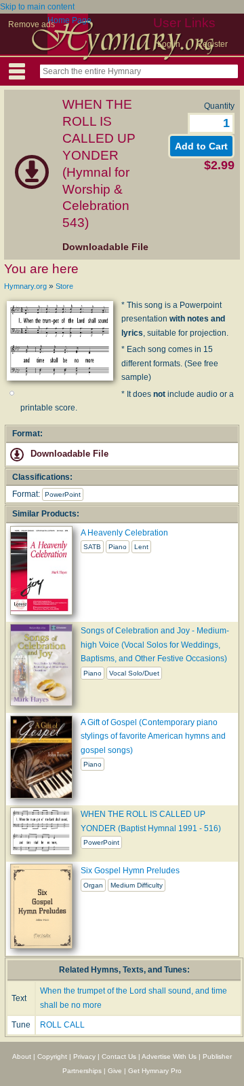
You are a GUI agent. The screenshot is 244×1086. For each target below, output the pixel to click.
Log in (168, 44)
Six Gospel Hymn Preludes (130, 870)
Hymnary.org (25, 286)
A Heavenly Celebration (124, 533)
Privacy (84, 1056)
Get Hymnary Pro (155, 1070)
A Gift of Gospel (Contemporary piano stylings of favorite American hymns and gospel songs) (153, 736)
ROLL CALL (62, 1025)
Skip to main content (37, 7)
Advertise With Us (169, 1056)
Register (212, 44)
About (21, 1056)
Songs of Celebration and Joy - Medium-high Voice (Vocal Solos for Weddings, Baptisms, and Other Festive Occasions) (155, 644)
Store (64, 286)
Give (115, 1070)
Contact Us (119, 1056)
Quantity (219, 106)
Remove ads (31, 24)
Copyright (52, 1056)
